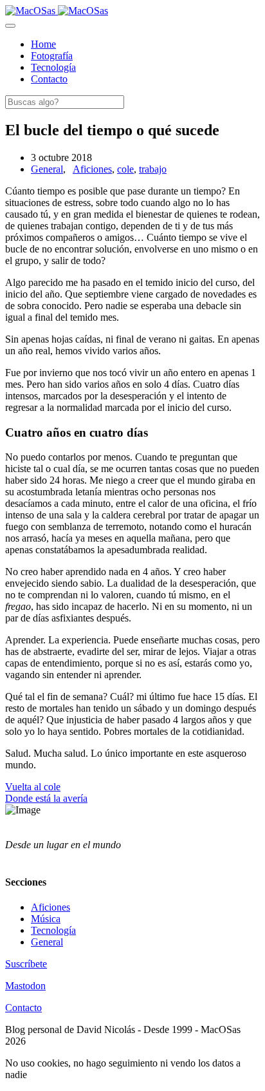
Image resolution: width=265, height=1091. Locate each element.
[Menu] (10, 26)
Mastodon (25, 985)
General (47, 169)
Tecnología (53, 930)
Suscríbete (26, 963)
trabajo (153, 169)
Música (45, 918)
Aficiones (92, 169)
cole (125, 169)
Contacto (23, 1007)
